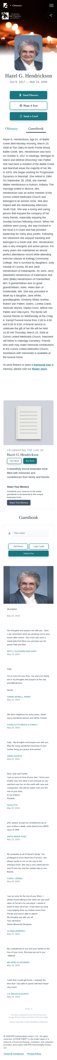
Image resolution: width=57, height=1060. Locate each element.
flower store (39, 368)
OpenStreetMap (31, 1022)
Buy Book (30, 461)
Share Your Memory (19, 502)
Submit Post (29, 553)
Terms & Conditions (14, 1053)
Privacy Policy (20, 1017)
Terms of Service (36, 1017)
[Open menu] (51, 5)
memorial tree (42, 364)
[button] (28, 585)
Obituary (11, 128)
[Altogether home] (6, 5)
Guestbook (36, 128)
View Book (14, 461)
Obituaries (17, 5)
